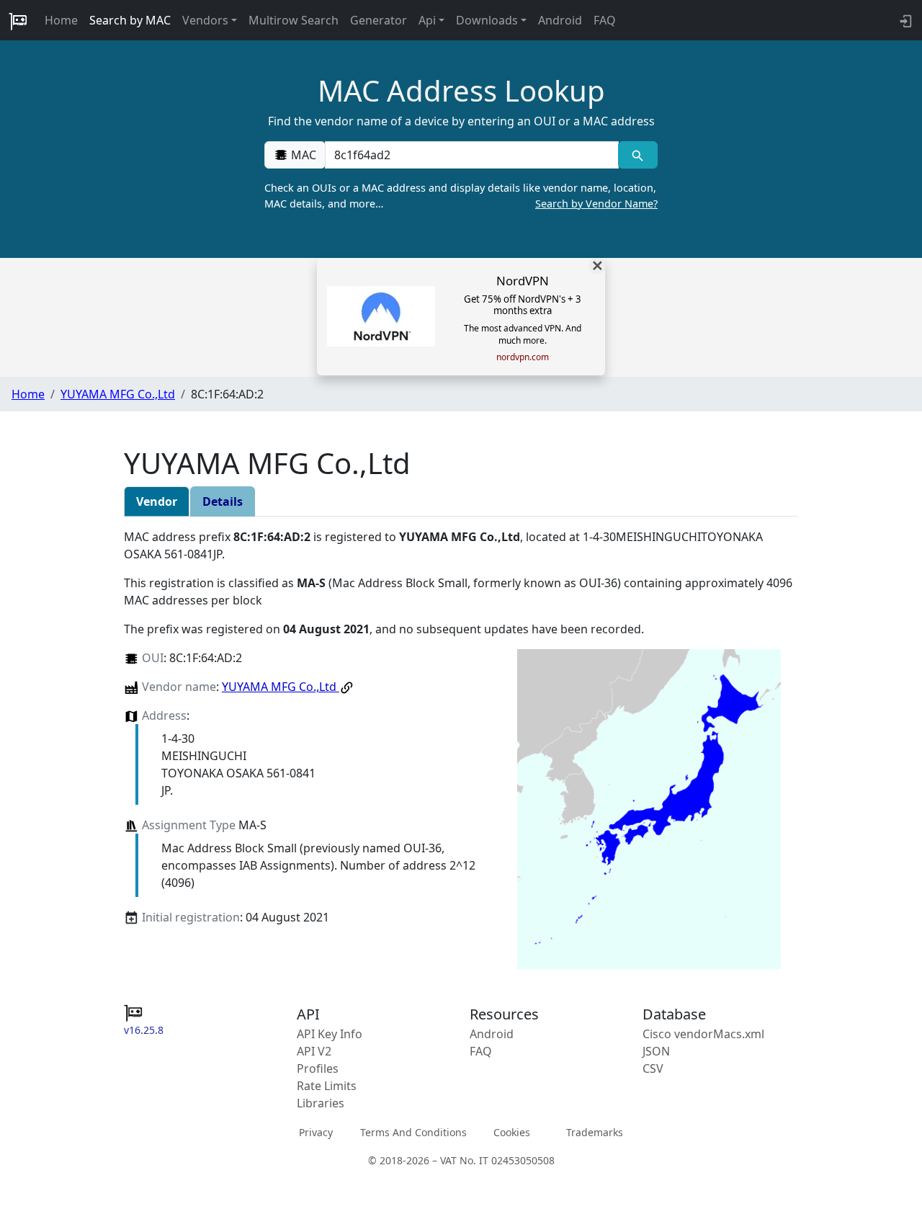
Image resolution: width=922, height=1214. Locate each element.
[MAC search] (638, 155)
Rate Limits (327, 1086)
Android (560, 20)
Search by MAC (130, 20)
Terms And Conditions (413, 1132)
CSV (653, 1068)
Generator (378, 20)
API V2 (314, 1051)
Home (61, 20)
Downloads (487, 20)
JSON (656, 1051)
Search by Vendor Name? (596, 203)
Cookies (511, 1132)
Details (222, 501)
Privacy (316, 1132)
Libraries (320, 1103)
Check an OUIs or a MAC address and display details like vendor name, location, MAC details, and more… (461, 195)
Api (427, 20)
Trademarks (594, 1132)
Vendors (205, 20)
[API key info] (904, 20)
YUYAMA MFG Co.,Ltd (118, 394)
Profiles (318, 1068)
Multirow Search (294, 20)
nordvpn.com (522, 357)
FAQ (605, 20)
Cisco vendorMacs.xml (703, 1034)
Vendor (156, 501)
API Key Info (329, 1034)
